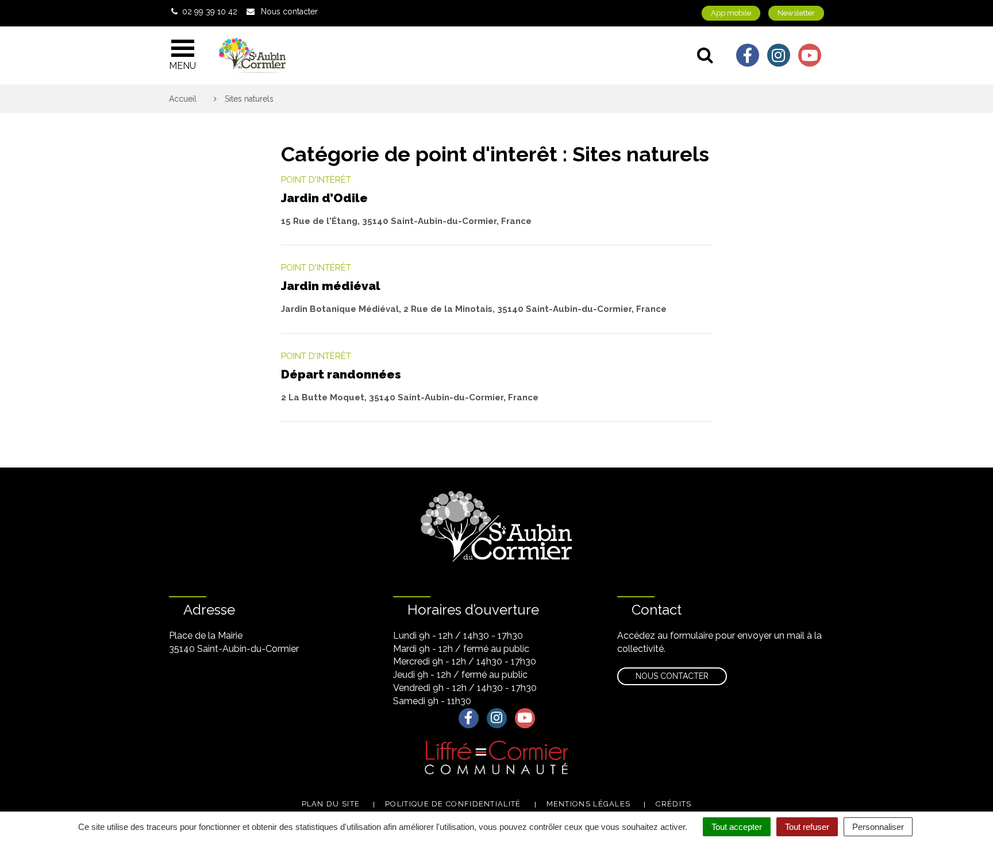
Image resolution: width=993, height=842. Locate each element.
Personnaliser (878, 827)
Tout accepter (736, 827)
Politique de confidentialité (453, 803)
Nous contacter (672, 676)
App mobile (731, 13)
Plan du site (331, 803)
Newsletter (796, 13)
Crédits (673, 803)
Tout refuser (807, 827)
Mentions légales (588, 803)
